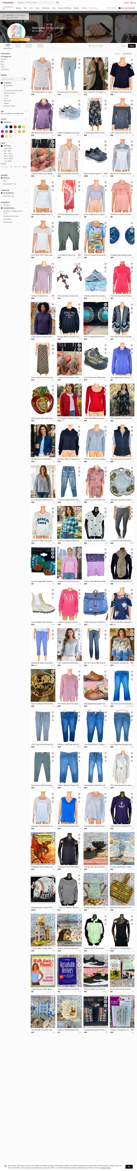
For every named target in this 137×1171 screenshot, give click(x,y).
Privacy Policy (106, 1168)
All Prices (7, 146)
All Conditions (8, 193)
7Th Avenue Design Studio (13, 91)
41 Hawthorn (8, 85)
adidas (6, 103)
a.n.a (5, 98)
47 (4, 88)
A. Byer (6, 96)
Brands (76, 8)
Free (5, 181)
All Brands (7, 83)
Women (18, 8)
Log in (126, 3)
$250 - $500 (8, 159)
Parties (84, 8)
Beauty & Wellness (64, 8)
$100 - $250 (8, 156)
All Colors (7, 122)
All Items (6, 178)
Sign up (133, 3)
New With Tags (8, 196)
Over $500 (8, 161)
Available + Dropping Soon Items (13, 212)
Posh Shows (93, 8)
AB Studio (7, 101)
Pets (54, 8)
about (123, 46)
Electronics (46, 8)
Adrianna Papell (9, 106)
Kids (31, 8)
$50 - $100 (8, 153)
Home (37, 8)
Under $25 (7, 148)
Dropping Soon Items (11, 216)
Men (25, 8)
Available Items (9, 208)
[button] (21, 3)
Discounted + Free (9, 184)
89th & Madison (9, 93)
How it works (112, 8)
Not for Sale (7, 222)
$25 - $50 (7, 151)
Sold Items (7, 219)
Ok (129, 1167)
